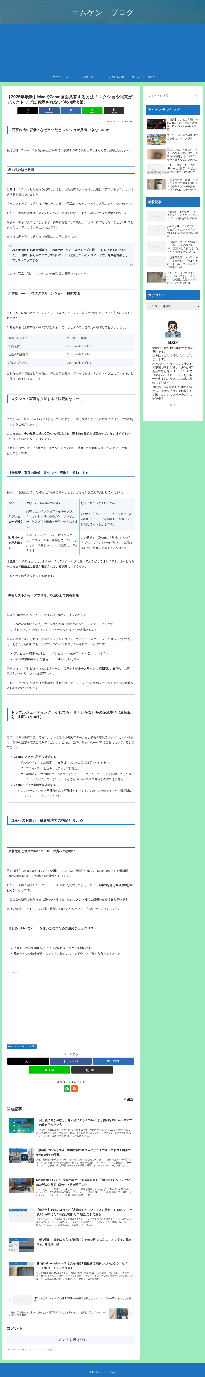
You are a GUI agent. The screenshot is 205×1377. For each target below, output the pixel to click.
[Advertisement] (102, 48)
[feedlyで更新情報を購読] (67, 1088)
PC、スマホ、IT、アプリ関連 (23, 1046)
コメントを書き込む (70, 1340)
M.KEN (173, 342)
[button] (114, 110)
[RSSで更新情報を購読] (74, 1088)
